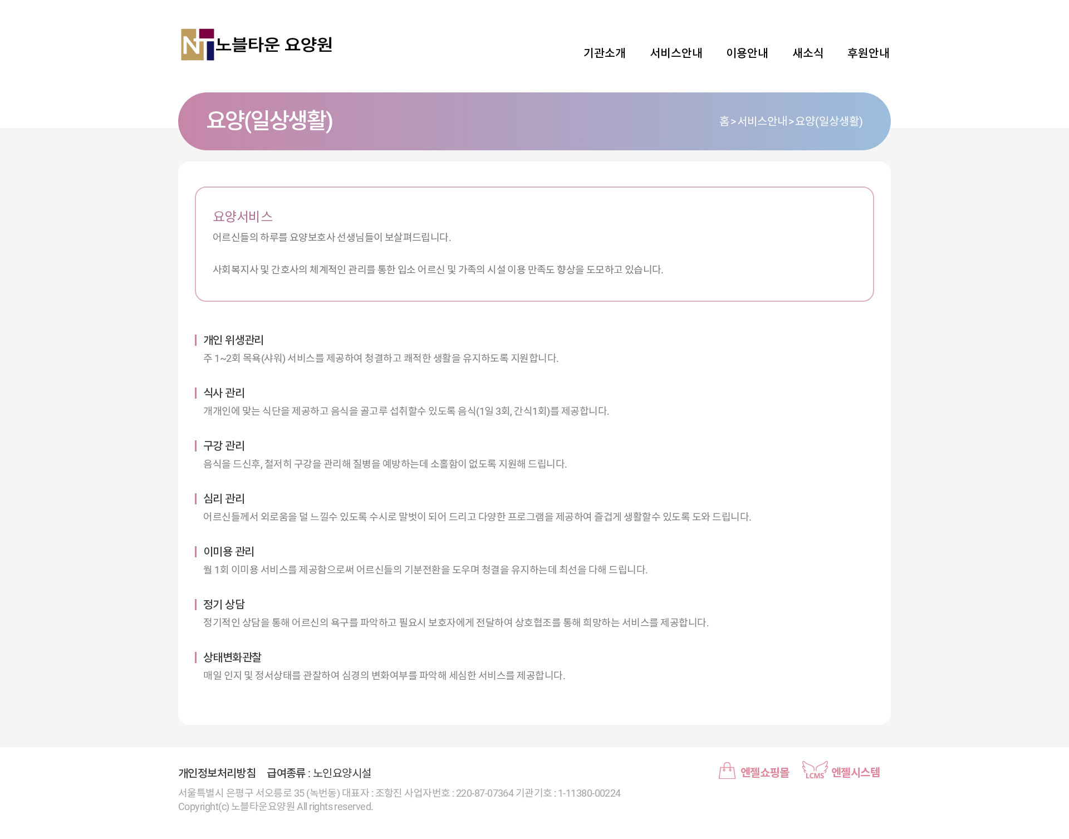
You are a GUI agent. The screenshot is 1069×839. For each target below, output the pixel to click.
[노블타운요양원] (256, 44)
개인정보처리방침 (217, 773)
